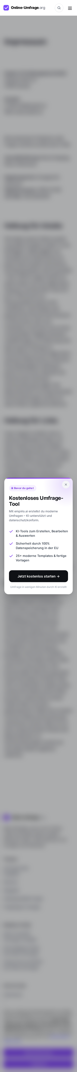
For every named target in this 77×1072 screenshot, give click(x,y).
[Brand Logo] (26, 7)
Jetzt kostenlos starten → (39, 576)
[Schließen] (66, 484)
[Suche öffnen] (59, 8)
